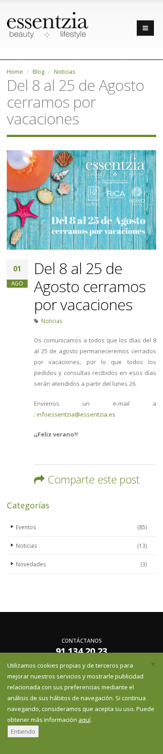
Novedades (81, 564)
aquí (84, 720)
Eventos (81, 527)
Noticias (65, 71)
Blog (38, 71)
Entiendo (23, 731)
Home (15, 71)
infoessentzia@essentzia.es (76, 414)
